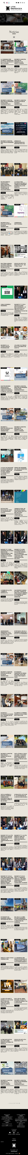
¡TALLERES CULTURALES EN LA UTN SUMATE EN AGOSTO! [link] (20, 346)
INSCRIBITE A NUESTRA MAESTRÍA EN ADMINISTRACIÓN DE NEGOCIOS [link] (6, 755)
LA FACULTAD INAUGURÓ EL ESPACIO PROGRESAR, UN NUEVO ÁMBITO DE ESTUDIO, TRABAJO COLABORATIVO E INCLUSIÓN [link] (7, 471)
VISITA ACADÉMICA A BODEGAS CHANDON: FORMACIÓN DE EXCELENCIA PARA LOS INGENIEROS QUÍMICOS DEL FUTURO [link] (6, 798)
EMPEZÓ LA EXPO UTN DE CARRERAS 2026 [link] (7, 958)
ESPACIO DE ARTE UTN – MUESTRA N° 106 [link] (20, 1040)
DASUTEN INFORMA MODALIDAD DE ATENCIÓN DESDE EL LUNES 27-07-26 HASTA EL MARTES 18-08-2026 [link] (6, 388)
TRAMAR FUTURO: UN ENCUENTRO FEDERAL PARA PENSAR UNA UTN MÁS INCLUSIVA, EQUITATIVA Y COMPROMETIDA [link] (20, 512)
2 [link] (9, 1103)
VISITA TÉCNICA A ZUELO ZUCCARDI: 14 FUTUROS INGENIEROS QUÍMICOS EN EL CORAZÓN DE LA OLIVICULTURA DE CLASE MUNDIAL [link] (20, 757)
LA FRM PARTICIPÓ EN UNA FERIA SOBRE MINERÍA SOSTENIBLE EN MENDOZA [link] (7, 1041)
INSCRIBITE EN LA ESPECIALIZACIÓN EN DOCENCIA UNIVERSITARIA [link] (6, 224)
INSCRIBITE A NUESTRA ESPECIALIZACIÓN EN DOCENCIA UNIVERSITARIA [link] (20, 102)
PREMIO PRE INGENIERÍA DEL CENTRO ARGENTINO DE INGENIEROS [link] (20, 469)
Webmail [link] (13, 1134)
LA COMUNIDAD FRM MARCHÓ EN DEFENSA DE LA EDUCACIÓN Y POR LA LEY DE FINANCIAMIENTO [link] (20, 959)
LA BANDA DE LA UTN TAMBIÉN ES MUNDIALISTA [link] (6, 591)
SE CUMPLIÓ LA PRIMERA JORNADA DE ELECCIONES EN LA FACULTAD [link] (20, 714)
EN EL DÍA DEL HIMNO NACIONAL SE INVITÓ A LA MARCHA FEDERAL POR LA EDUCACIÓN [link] (20, 1000)
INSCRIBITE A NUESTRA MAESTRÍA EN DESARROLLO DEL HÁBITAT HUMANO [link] (20, 61)
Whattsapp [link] (18, 1134)
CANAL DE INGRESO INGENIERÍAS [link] (5, 305)
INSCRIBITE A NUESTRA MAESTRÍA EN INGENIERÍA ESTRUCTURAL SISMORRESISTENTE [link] (7, 102)
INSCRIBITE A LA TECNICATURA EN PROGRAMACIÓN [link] (5, 346)
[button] (4, 2)
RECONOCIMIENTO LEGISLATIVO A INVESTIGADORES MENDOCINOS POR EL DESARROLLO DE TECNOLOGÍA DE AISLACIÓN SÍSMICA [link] (6, 185)
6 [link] (14, 1103)
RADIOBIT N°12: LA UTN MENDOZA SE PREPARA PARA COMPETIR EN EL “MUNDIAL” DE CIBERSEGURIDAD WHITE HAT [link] (7, 838)
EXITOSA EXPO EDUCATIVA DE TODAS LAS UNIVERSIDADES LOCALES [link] (6, 510)
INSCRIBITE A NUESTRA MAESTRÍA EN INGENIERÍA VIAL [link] (7, 142)
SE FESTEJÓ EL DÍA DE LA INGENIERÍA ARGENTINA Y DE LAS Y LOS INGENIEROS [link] (20, 632)
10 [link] (19, 1103)
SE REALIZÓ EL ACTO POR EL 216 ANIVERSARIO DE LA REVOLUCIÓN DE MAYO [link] (20, 796)
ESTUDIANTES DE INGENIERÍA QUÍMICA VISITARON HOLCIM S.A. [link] (7, 918)
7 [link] (15, 1103)
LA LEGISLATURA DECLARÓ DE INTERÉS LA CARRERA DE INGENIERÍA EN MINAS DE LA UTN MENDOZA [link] (20, 184)
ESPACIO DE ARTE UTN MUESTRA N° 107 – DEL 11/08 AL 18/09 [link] (20, 265)
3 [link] (10, 1103)
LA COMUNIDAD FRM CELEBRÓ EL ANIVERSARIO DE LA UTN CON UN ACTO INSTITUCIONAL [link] (7, 61)
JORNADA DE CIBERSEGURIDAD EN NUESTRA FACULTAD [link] (19, 142)
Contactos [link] (10, 1134)
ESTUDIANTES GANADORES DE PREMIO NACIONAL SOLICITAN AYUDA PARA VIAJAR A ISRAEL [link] (20, 674)
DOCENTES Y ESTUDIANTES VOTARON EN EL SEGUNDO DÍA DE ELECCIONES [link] (7, 714)
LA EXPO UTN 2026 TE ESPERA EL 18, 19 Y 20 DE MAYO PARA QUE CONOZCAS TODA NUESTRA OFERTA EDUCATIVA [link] (7, 1002)
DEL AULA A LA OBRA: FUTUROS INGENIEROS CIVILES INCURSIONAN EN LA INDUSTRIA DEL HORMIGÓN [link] (20, 919)
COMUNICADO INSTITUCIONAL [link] (18, 223)
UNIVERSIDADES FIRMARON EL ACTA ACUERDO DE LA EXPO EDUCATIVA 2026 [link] (6, 633)
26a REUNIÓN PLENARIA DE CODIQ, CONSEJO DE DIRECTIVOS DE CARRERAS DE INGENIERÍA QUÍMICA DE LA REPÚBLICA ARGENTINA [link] (20, 593)
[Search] (3, 2)
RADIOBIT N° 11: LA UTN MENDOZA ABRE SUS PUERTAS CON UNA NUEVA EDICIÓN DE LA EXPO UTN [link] (20, 838)
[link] (7, 2)
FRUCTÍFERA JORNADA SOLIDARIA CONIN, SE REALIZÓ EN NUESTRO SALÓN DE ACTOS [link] (6, 265)
